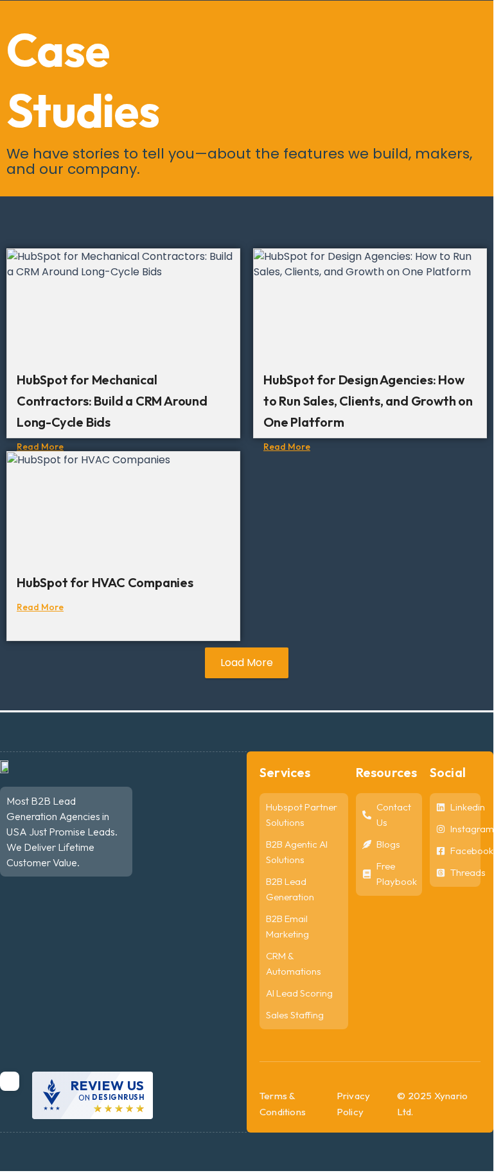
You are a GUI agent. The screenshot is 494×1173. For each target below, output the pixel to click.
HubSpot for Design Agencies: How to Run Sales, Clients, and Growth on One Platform (368, 401)
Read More (286, 446)
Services (285, 772)
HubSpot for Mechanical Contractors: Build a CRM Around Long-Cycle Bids (112, 401)
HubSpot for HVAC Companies (105, 582)
